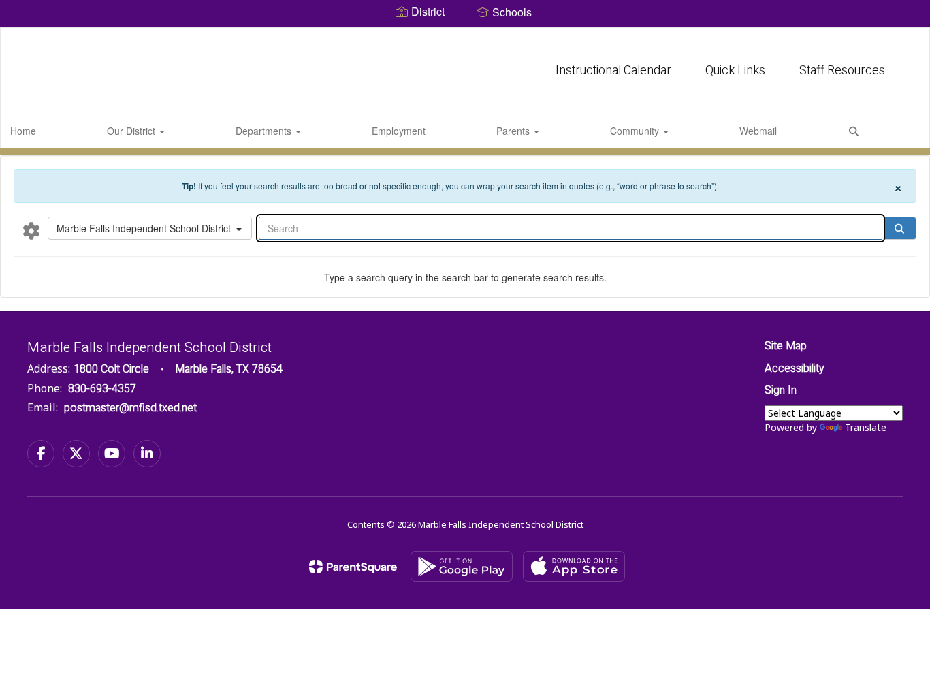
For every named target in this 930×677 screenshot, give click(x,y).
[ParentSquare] (353, 566)
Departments (265, 131)
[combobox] (150, 228)
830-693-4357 (102, 389)
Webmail (758, 131)
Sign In (781, 390)
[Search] (899, 228)
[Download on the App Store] (574, 566)
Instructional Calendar (613, 70)
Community (636, 131)
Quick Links (735, 70)
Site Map (786, 346)
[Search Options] (31, 230)
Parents (514, 131)
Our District (132, 131)
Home (23, 131)
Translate (865, 427)
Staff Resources (842, 70)
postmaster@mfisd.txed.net (130, 408)
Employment (399, 131)
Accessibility (794, 368)
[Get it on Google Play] (462, 566)
